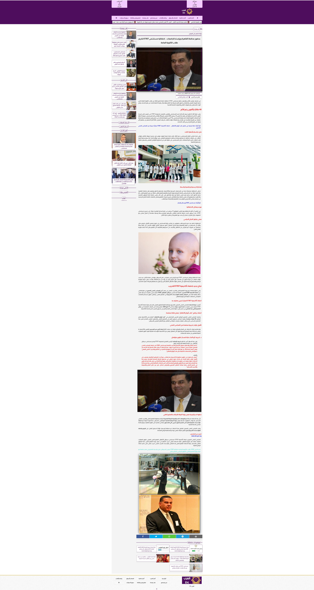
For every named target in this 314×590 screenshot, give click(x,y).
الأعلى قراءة (124, 188)
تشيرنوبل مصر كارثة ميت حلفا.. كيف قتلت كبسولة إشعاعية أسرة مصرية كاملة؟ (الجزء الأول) (144, 22)
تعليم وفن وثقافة (135, 18)
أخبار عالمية (182, 18)
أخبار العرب (191, 18)
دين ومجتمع (153, 18)
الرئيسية (164, 578)
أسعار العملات (124, 122)
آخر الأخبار (124, 80)
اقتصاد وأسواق (173, 18)
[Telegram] (182, 536)
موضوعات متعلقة (194, 542)
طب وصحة (145, 18)
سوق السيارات (124, 18)
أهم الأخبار (123, 130)
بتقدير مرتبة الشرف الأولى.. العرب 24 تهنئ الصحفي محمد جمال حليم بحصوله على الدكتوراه (199, 22)
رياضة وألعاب (163, 18)
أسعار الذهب (123, 126)
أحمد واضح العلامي (183, 97)
